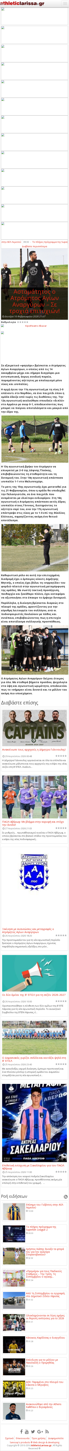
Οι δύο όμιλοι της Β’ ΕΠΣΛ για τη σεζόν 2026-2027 (34, 994)
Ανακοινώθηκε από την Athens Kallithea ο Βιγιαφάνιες (43, 1405)
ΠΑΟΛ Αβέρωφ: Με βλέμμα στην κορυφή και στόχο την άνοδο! (33, 823)
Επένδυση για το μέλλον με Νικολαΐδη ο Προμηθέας (42, 1361)
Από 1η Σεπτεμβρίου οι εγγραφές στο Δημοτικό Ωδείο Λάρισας (45, 1294)
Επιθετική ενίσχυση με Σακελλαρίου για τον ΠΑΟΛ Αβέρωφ (33, 1167)
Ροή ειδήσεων (14, 1196)
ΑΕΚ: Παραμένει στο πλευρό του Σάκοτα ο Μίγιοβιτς (44, 1383)
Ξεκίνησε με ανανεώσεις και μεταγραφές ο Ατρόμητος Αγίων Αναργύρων (28, 930)
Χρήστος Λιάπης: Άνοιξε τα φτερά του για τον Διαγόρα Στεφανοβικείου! (45, 1252)
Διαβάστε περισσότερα (34, 246)
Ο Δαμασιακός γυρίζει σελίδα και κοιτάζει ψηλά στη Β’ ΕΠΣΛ (34, 1059)
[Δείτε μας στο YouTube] (27, 1431)
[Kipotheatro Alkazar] (34, 325)
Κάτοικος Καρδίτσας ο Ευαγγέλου (45, 1337)
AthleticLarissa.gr (41, 1445)
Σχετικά (9, 1438)
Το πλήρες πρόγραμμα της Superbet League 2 (41, 1228)
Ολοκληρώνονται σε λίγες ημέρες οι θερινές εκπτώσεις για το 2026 (45, 1317)
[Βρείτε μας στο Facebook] (21, 1431)
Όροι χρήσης (39, 1438)
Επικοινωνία (22, 1438)
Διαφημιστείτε (56, 1438)
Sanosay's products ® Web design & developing (34, 1442)
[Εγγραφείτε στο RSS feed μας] (47, 1431)
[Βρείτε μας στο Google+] (40, 1431)
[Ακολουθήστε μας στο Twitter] (33, 1431)
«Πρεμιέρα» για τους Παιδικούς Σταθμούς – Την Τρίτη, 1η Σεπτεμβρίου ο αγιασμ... (44, 1274)
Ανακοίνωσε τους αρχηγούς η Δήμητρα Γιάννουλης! (34, 749)
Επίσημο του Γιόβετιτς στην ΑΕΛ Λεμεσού (44, 1206)
